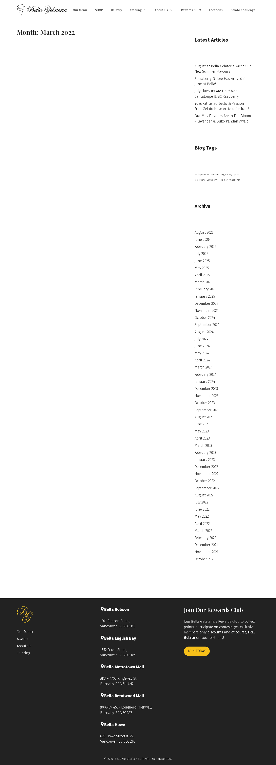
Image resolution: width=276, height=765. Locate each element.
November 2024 (207, 311)
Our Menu (80, 10)
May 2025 (202, 268)
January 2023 (205, 460)
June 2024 (202, 346)
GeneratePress (162, 759)
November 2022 (206, 474)
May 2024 (202, 353)
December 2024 (206, 303)
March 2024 (203, 367)
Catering (136, 10)
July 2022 (201, 502)
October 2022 (205, 481)
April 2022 (202, 524)
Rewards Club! (191, 10)
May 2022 (202, 516)
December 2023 (206, 389)
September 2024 (207, 325)
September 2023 (207, 410)
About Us (161, 10)
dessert (215, 174)
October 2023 (205, 403)
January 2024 (205, 382)
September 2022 (207, 488)
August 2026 (204, 232)
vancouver (235, 180)
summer (223, 180)
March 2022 (203, 531)
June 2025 (202, 261)
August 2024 (204, 332)
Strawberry (212, 180)
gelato (237, 174)
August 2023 (204, 417)
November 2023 (206, 396)
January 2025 (205, 296)
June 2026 (202, 240)
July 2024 (201, 339)
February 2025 (205, 289)
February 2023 (205, 453)
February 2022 (205, 538)
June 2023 (202, 424)
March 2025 (203, 282)
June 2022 (202, 509)
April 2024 (202, 360)
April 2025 (202, 275)
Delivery (116, 10)
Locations (216, 10)
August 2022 (204, 495)
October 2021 (205, 559)
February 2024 (205, 375)
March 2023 (203, 446)
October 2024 (205, 318)
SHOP (99, 10)
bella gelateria (202, 174)
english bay (226, 174)
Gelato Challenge (243, 10)
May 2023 (202, 431)
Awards (22, 639)
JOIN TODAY (197, 651)
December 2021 (206, 545)
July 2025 (201, 254)
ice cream (200, 180)
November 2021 (206, 552)
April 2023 (202, 438)
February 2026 (205, 247)
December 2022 (206, 467)
